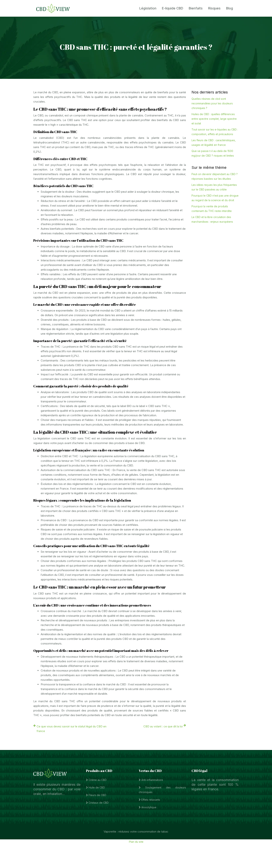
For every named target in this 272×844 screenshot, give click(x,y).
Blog (229, 8)
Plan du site (136, 841)
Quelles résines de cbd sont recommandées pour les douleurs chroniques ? (212, 103)
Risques (214, 8)
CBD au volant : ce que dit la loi (163, 726)
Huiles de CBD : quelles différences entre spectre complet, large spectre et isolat (214, 119)
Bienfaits (196, 8)
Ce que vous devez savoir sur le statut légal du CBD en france (71, 729)
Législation (147, 8)
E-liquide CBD (172, 8)
